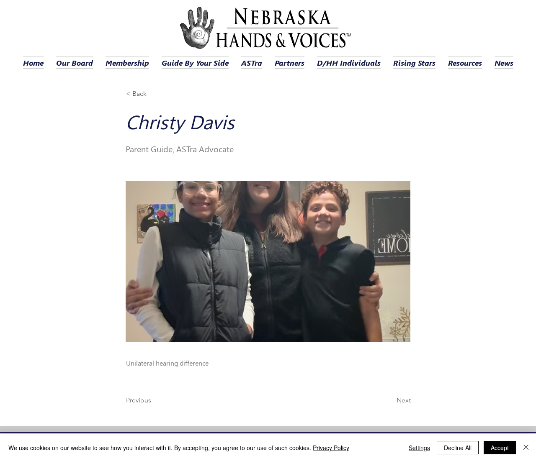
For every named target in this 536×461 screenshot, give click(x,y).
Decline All (458, 447)
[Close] (526, 447)
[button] (153, 93)
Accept (500, 447)
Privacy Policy (331, 447)
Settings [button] (419, 447)
